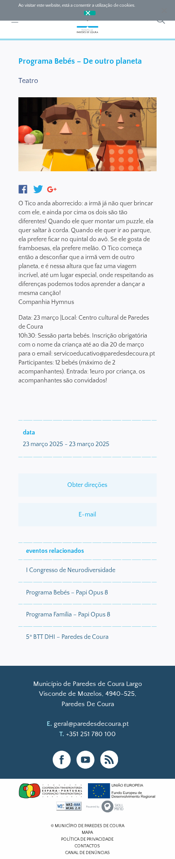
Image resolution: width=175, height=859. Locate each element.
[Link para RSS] (109, 759)
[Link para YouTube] (85, 759)
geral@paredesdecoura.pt (91, 724)
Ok (90, 13)
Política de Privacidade (87, 839)
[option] (87, 135)
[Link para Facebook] (61, 759)
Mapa (87, 832)
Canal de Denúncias (87, 852)
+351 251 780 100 (91, 734)
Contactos (87, 846)
